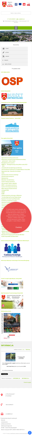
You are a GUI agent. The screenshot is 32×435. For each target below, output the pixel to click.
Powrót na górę (27, 382)
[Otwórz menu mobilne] (16, 28)
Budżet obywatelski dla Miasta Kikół (9, 236)
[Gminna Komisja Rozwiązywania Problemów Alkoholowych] (12, 258)
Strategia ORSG (5, 190)
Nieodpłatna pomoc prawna (8, 162)
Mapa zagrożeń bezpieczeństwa (9, 188)
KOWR (2, 193)
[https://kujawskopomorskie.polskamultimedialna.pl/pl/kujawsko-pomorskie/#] (11, 338)
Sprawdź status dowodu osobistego (9, 174)
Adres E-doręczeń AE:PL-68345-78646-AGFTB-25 (12, 429)
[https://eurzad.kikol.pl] (12, 290)
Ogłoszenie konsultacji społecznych (9, 157)
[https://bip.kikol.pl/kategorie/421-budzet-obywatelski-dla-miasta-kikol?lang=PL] (12, 100)
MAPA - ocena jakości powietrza (9, 185)
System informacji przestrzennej (9, 186)
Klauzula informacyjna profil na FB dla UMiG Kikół (12, 234)
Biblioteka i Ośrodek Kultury (7, 179)
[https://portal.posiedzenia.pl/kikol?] (12, 115)
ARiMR (3, 192)
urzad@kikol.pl (21, 19)
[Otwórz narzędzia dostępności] (30, 433)
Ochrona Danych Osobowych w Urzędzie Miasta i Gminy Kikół (15, 169)
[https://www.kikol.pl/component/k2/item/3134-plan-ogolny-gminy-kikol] (12, 155)
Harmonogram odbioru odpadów (9, 183)
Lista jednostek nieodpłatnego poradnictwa (11, 167)
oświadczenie (4, 422)
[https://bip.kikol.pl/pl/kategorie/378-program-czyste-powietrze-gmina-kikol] (12, 135)
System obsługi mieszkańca (8, 181)
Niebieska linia (4, 178)
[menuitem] (14, 49)
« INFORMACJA (16, 378)
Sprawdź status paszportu (7, 176)
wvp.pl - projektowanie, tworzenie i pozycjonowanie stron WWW (18, 433)
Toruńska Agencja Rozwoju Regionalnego (11, 197)
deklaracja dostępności (6, 425)
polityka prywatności (6, 423)
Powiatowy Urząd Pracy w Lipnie (9, 200)
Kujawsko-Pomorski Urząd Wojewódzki (10, 198)
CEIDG (2, 173)
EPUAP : (9, 427)
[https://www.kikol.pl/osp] (12, 88)
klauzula (3, 420)
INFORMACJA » (25, 378)
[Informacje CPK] (12, 276)
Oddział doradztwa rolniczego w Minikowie (11, 195)
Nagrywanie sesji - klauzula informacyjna (11, 171)
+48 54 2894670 (12, 19)
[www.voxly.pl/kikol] (12, 308)
